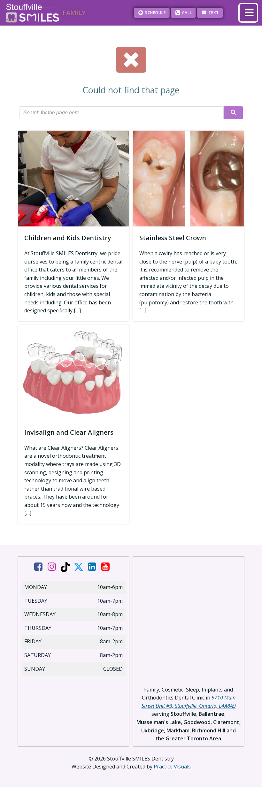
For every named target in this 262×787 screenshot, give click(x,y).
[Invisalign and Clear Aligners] (73, 372)
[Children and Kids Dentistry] (73, 177)
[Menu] (248, 13)
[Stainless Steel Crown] (188, 177)
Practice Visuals (172, 766)
